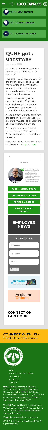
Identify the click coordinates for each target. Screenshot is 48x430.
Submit (14, 269)
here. (34, 144)
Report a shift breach (24, 209)
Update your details (24, 195)
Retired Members (24, 202)
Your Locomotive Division (21, 374)
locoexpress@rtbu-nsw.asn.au (24, 417)
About (12, 370)
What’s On (14, 380)
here (25, 144)
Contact (13, 383)
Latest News (15, 377)
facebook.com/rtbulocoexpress (22, 338)
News (20, 64)
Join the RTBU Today (24, 189)
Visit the (21, 12)
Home (11, 367)
